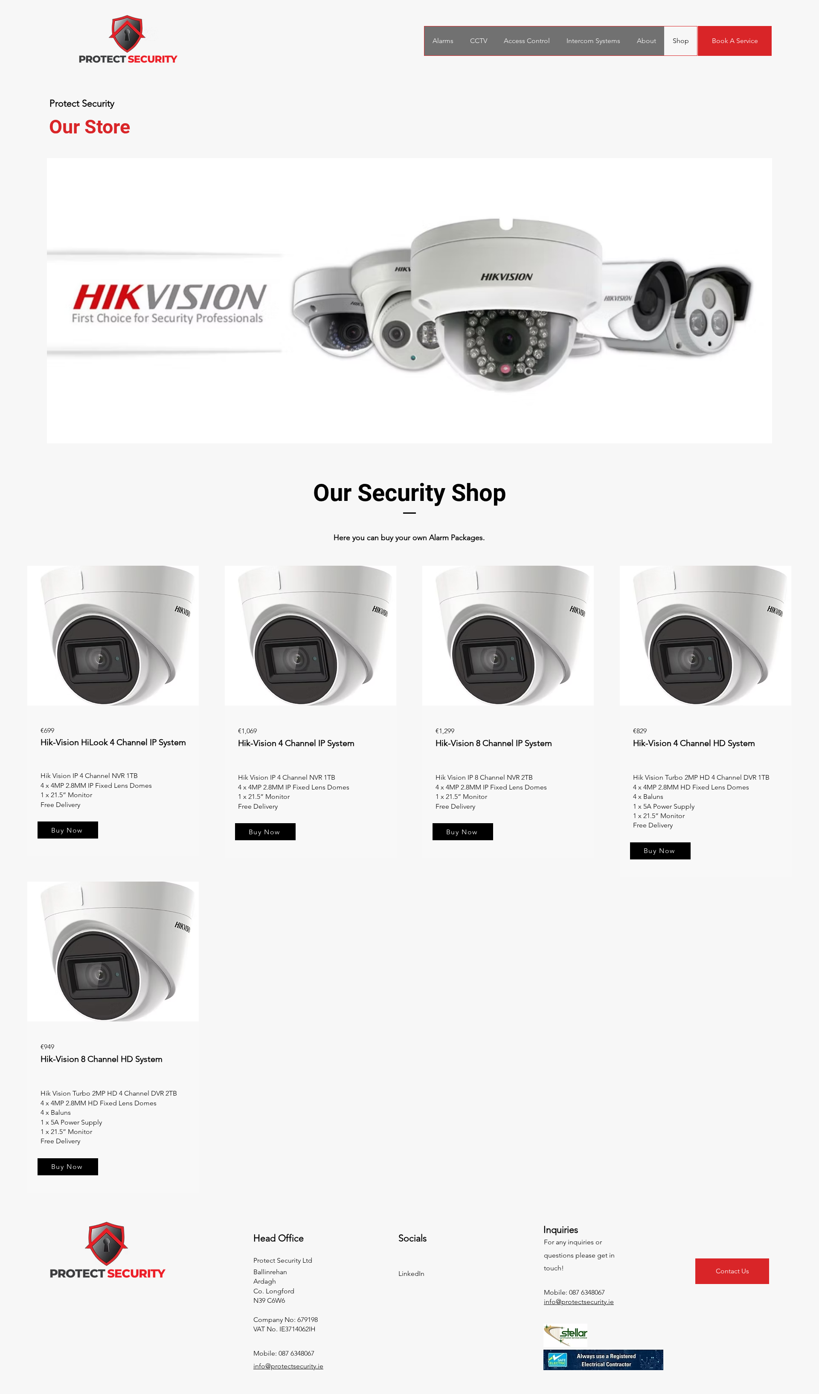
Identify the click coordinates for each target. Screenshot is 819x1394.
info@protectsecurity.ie (288, 1366)
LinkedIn (411, 1274)
